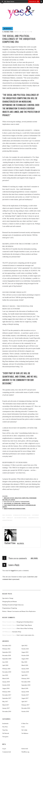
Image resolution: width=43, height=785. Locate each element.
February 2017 (25, 705)
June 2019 (5, 675)
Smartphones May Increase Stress (14, 508)
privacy (10, 517)
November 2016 (6, 711)
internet (36, 515)
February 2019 (25, 678)
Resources (32, 1)
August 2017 (25, 698)
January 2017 (6, 708)
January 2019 (6, 682)
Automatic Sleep (16, 631)
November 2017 (6, 695)
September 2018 (26, 685)
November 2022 (6, 645)
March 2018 (25, 688)
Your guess (5, 736)
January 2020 (25, 668)
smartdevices (34, 517)
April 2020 (5, 665)
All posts (20, 543)
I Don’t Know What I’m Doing (25, 628)
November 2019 (6, 672)
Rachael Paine (8, 32)
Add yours (34, 558)
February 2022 (6, 649)
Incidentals (8, 28)
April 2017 (24, 701)
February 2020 (6, 668)
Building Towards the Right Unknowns (13, 605)
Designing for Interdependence (25, 622)
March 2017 (5, 705)
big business (7, 515)
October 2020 (25, 655)
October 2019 (25, 672)
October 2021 (25, 649)
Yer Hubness (25, 733)
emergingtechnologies (22, 515)
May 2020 (24, 662)
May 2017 (5, 701)
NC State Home (9, 1)
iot (4, 517)
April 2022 (24, 645)
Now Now (5, 726)
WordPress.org (25, 752)
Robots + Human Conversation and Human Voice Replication (19, 611)
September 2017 (6, 698)
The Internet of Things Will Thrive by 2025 (17, 503)
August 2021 (25, 652)
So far (23, 726)
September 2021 (6, 652)
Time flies (5, 730)
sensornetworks (21, 517)
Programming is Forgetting (9, 608)
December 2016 (26, 708)
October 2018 (6, 685)
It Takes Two (25, 723)
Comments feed (6, 752)
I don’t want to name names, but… (26, 635)
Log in (4, 748)
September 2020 (6, 658)
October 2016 (25, 711)
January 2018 (25, 691)
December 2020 (6, 655)
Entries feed (25, 748)
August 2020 (25, 658)
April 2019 (24, 675)
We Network (5, 733)
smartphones (7, 520)
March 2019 (5, 678)
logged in (14, 570)
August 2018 (5, 688)
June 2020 (5, 662)
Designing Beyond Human (9, 601)
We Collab (24, 730)
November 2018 (26, 682)
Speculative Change (7, 598)
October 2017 (25, 695)
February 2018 (6, 691)
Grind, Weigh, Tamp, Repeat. (24, 625)
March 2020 (25, 665)
